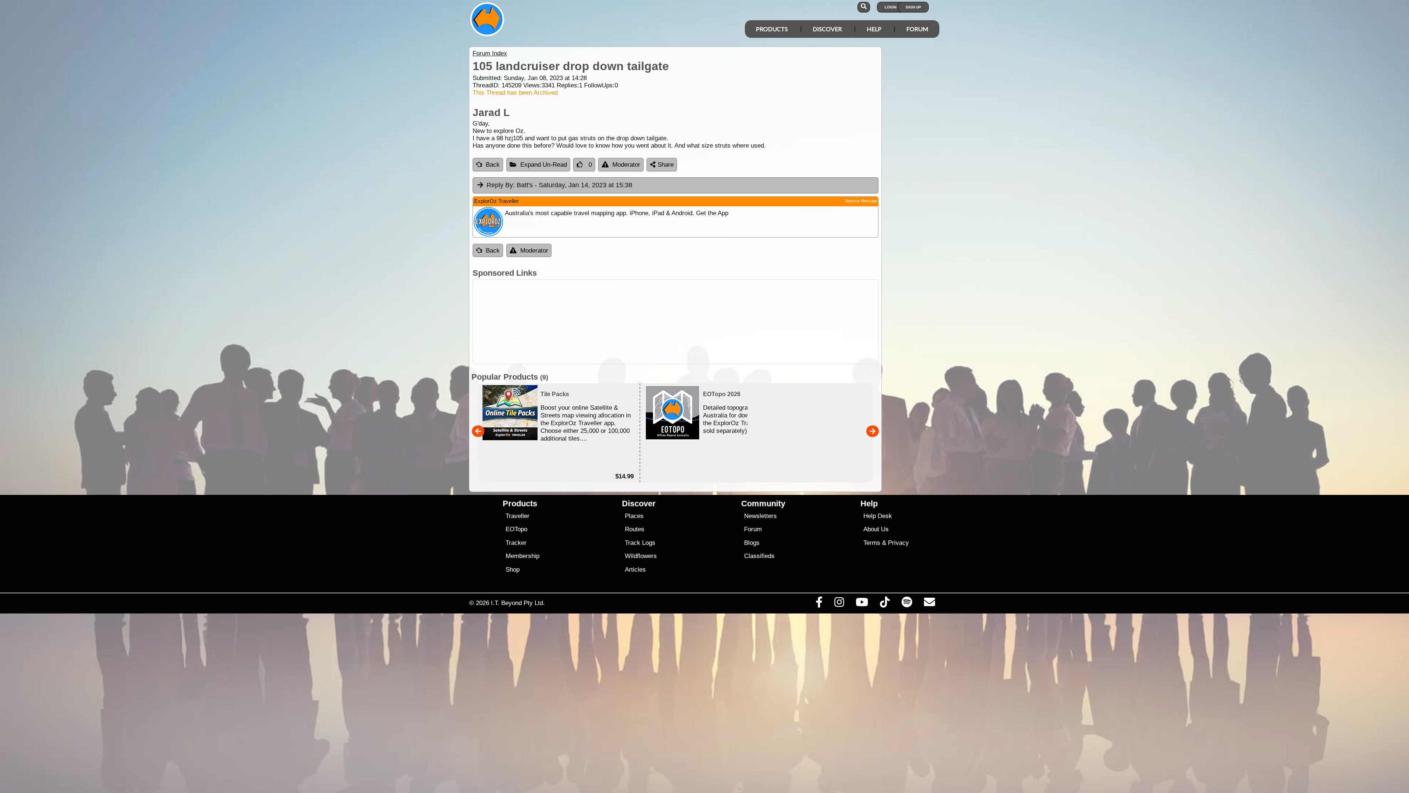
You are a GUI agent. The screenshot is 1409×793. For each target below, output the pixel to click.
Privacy (898, 542)
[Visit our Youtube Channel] (862, 604)
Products (772, 28)
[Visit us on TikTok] (884, 604)
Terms (871, 542)
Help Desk (877, 516)
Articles (635, 569)
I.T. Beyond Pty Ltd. (518, 602)
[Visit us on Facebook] (819, 604)
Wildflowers (641, 556)
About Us (876, 529)
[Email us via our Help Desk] (929, 604)
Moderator (626, 164)
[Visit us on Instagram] (839, 604)
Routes (634, 529)
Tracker (516, 542)
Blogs (752, 542)
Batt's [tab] (559, 185)
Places (634, 516)
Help (874, 28)
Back (493, 164)
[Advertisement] (711, 321)
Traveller (517, 516)
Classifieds (759, 556)
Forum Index (490, 53)
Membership (522, 556)
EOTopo (516, 529)
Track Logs (640, 542)
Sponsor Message (861, 201)
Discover (827, 28)
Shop (513, 569)
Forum (917, 28)
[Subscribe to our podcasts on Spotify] (907, 604)
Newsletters (760, 516)
